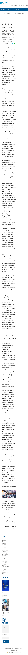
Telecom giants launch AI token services (5, 542)
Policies (10, 9)
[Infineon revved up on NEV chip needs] (5, 605)
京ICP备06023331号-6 (14, 650)
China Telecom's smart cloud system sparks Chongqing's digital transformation (5, 562)
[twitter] (12, 43)
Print (7, 43)
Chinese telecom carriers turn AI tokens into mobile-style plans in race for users (5, 551)
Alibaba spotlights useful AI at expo (4, 571)
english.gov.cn (24, 5)
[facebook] (10, 43)
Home (3, 9)
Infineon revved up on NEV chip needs (5, 614)
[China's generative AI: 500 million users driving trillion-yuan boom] (5, 585)
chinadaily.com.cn (14, 5)
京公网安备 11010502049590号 (15, 652)
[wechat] (14, 43)
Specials (4, 13)
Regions (19, 13)
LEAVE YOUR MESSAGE (5, 621)
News (18, 9)
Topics (12, 13)
